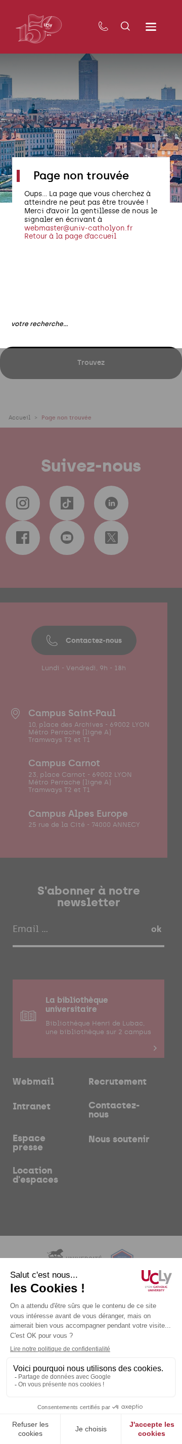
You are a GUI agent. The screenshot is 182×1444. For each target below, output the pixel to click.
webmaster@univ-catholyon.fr (78, 228)
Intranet (32, 1106)
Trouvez (91, 362)
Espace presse (29, 1143)
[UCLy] (39, 28)
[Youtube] (67, 538)
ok (156, 929)
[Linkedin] (111, 503)
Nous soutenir (119, 1139)
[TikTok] (67, 503)
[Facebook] (23, 538)
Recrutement (117, 1081)
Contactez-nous (94, 640)
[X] (111, 538)
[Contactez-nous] (103, 26)
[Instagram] (23, 503)
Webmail (33, 1081)
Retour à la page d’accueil (70, 236)
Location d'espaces (35, 1175)
